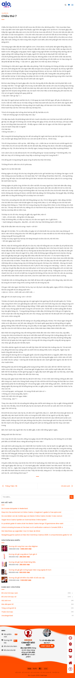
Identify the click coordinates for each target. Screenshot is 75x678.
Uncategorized (7, 615)
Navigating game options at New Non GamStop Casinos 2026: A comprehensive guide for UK (36, 535)
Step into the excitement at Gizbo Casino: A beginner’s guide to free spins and (31, 512)
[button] (69, 5)
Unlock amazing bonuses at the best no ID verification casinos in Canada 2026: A (32, 527)
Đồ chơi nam (35, 672)
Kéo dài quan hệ (7, 604)
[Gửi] (72, 497)
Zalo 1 (70, 640)
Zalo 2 (70, 646)
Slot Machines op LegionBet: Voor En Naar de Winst (20, 531)
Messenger (70, 653)
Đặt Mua (70, 659)
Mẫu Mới (18, 672)
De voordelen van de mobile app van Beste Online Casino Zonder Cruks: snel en (31, 516)
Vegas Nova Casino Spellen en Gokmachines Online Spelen (23, 520)
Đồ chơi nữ (26, 672)
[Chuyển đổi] (72, 593)
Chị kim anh (65, 486)
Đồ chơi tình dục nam (9, 593)
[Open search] (65, 5)
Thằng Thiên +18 (11, 486)
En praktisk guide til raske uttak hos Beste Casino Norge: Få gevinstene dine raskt (32, 523)
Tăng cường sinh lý (8, 608)
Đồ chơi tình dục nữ (8, 597)
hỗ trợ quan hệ (45, 672)
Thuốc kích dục (7, 612)
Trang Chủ (70, 665)
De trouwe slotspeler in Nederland (14, 508)
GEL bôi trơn (6, 600)
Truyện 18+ (5, 13)
